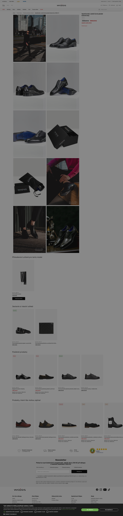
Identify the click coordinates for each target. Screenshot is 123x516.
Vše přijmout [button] (90, 509)
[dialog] (61, 258)
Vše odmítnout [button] (109, 509)
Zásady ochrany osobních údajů (68, 509)
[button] (41, 514)
